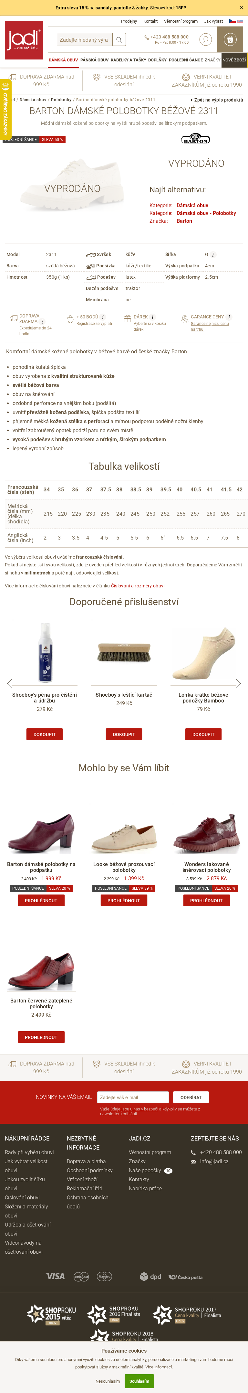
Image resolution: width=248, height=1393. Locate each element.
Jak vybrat (213, 21)
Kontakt (150, 21)
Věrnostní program (181, 21)
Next (238, 683)
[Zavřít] (241, 8)
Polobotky (61, 100)
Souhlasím (139, 1381)
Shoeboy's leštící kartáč (124, 695)
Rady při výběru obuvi (29, 1152)
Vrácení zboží (82, 1179)
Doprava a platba (86, 1161)
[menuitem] (63, 60)
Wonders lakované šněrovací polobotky (206, 867)
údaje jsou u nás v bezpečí (134, 1109)
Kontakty (139, 1179)
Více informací (158, 1367)
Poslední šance (186, 60)
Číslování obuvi (22, 1198)
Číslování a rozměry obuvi (138, 585)
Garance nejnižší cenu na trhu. (210, 323)
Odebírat (191, 1097)
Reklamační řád (84, 1188)
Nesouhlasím (108, 1381)
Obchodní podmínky (90, 1170)
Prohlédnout (41, 900)
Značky (213, 60)
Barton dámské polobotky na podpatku (41, 867)
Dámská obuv (63, 60)
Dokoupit (45, 734)
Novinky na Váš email (64, 1097)
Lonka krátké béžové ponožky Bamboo (204, 698)
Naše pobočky (149, 1170)
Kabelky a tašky (128, 60)
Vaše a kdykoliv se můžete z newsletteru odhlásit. (150, 1112)
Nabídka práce (145, 1188)
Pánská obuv (94, 60)
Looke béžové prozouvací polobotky (124, 867)
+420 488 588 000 (220, 1152)
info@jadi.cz (214, 1161)
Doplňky (157, 60)
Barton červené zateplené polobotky (41, 1004)
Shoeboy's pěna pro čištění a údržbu (44, 698)
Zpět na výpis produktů (218, 99)
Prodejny (129, 21)
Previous (9, 683)
